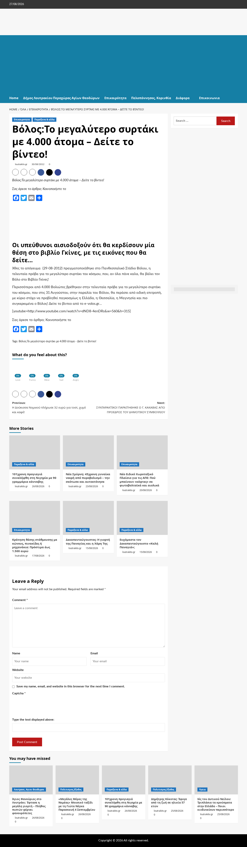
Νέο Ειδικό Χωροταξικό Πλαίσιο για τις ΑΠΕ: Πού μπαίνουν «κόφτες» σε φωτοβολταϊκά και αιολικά (139, 479)
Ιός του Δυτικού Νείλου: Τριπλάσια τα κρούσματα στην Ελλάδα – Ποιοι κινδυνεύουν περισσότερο (215, 804)
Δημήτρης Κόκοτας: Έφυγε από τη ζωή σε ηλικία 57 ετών (169, 802)
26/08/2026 (38, 486)
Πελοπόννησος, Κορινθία (151, 98)
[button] (235, 98)
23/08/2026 (92, 486)
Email (94, 653)
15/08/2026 (92, 548)
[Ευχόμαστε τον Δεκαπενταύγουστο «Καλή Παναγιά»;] (142, 518)
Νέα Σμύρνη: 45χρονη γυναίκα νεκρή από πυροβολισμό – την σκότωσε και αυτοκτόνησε (88, 478)
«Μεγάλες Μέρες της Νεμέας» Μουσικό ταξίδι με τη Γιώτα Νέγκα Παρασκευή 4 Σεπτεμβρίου (76, 804)
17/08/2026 (38, 555)
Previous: (49, 407)
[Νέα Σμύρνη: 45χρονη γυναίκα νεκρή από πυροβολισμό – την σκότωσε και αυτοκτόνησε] (88, 452)
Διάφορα (182, 98)
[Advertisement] (123, 64)
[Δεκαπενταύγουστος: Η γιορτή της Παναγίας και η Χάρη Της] (88, 518)
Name (16, 653)
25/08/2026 (177, 810)
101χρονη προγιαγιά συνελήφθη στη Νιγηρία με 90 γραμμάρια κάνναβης (34, 478)
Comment (20, 600)
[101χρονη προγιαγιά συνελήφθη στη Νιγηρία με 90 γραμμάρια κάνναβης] (34, 452)
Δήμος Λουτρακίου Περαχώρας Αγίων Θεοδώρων (61, 98)
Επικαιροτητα (22, 119)
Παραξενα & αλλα (44, 119)
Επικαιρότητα (115, 98)
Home (13, 98)
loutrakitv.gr (21, 164)
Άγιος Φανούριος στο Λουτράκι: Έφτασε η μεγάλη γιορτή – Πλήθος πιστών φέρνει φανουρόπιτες (29, 806)
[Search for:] (195, 121)
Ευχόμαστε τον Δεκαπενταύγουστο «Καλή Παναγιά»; (139, 543)
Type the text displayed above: (33, 719)
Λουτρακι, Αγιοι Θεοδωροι (29, 789)
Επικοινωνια (209, 98)
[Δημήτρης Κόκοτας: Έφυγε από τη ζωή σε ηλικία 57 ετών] (170, 779)
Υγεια (202, 789)
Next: (130, 407)
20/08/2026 (146, 490)
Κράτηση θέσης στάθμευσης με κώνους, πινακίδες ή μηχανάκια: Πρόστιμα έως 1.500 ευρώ (34, 545)
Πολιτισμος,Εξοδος (71, 789)
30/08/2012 (38, 164)
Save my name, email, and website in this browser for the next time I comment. (70, 686)
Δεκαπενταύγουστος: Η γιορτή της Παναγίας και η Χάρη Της (88, 541)
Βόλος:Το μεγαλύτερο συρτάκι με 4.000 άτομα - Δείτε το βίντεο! (57, 341)
